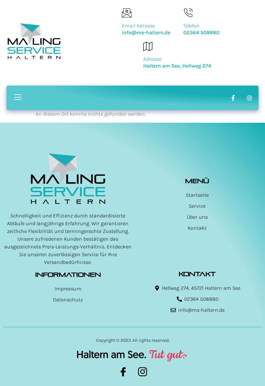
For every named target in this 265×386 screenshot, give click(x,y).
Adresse (152, 59)
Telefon (191, 26)
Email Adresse (138, 26)
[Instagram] (249, 98)
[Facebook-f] (233, 98)
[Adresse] (148, 46)
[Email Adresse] (127, 13)
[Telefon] (188, 13)
